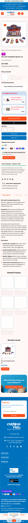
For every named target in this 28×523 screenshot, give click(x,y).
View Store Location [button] (9, 157)
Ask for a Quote (21, 6)
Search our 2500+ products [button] (15, 387)
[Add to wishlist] (14, 122)
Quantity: (4, 126)
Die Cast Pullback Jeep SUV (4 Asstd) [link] (17, 108)
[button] (19, 13)
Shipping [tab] (19, 195)
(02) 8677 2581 (15, 434)
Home (3, 50)
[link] (8, 100)
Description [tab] (6, 195)
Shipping (4, 66)
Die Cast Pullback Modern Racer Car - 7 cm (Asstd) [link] (17, 99)
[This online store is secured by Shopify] (5, 146)
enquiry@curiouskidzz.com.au (15, 437)
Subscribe (14, 415)
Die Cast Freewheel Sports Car (14, 50)
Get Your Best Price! (14, 118)
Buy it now (14, 137)
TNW (3, 54)
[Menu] (2, 13)
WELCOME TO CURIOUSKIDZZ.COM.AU (14, 1)
